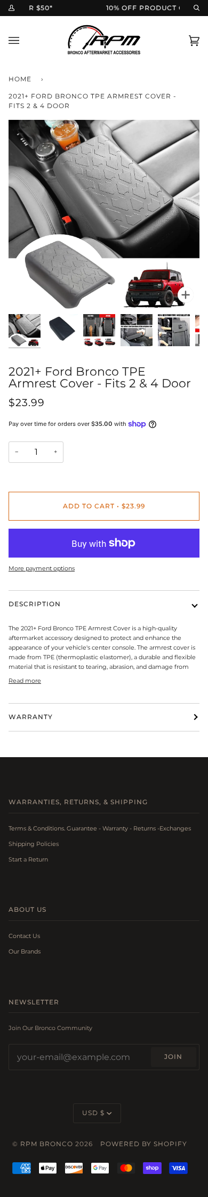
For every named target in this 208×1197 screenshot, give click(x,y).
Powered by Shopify (143, 1144)
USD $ (93, 1113)
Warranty (31, 717)
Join (173, 1057)
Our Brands (25, 951)
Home (20, 79)
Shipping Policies (34, 844)
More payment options (42, 568)
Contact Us (24, 936)
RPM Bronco (46, 1144)
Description (35, 604)
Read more (25, 680)
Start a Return (28, 859)
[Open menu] (25, 40)
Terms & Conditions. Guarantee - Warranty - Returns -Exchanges (100, 828)
